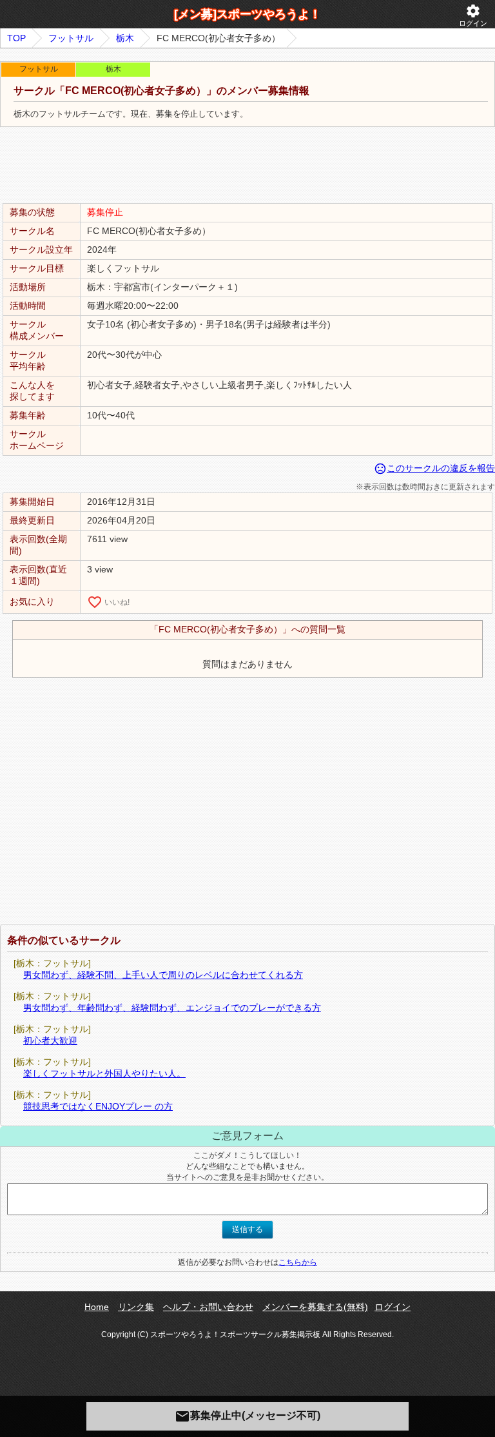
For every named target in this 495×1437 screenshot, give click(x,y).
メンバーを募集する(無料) (315, 1307)
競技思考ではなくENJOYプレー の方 (98, 1106)
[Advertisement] (247, 165)
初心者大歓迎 (50, 1040)
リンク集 (136, 1307)
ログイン (473, 15)
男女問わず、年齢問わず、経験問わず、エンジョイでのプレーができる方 (172, 1007)
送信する (247, 1229)
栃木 (125, 38)
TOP (16, 38)
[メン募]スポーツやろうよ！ (247, 14)
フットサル (70, 38)
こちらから (297, 1262)
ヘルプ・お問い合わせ (208, 1307)
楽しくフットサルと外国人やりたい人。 (104, 1073)
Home (96, 1307)
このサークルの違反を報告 (434, 468)
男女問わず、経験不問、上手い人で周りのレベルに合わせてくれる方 (163, 975)
